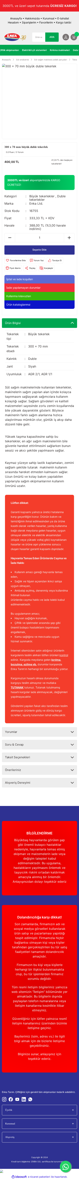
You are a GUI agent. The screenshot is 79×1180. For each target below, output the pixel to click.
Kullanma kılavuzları (18, 296)
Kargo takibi (63, 22)
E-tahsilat (63, 18)
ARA (51, 37)
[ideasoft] (19, 1176)
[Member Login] (66, 37)
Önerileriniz (13, 770)
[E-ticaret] (39, 1176)
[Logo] (15, 37)
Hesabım (13, 22)
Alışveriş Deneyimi (17, 782)
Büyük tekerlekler (41, 196)
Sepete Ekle (39, 249)
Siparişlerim (29, 22)
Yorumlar (11, 732)
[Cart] (74, 37)
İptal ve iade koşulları (19, 279)
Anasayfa (16, 18)
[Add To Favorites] (15, 260)
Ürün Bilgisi (13, 323)
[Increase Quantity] (69, 237)
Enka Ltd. (36, 203)
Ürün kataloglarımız (18, 304)
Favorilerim (46, 22)
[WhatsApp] (65, 1166)
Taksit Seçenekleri (17, 757)
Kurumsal (48, 18)
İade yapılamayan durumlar (23, 287)
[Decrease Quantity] (10, 237)
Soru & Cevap (14, 744)
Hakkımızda (32, 18)
